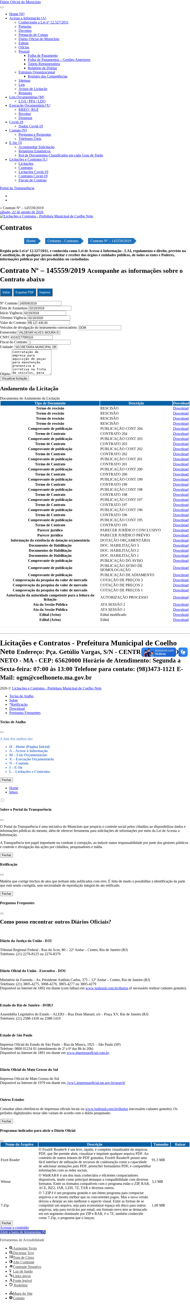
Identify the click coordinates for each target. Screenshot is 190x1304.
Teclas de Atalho (21, 696)
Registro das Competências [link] (47, 76)
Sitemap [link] (24, 80)
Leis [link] (22, 85)
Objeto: (6, 374)
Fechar (6, 780)
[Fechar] (2, 732)
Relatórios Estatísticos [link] (35, 151)
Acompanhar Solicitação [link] (36, 147)
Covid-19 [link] (16, 122)
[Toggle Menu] (2, 7)
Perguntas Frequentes (25, 713)
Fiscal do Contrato (14, 342)
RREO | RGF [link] (29, 109)
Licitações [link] (26, 164)
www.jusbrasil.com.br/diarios (107, 988)
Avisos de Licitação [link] (33, 89)
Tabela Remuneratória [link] (44, 64)
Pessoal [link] (24, 51)
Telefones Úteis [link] (30, 139)
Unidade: (7, 347)
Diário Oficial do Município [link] (39, 39)
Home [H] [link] (16, 14)
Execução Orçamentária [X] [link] (29, 105)
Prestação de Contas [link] (33, 35)
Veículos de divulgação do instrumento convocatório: (38, 327)
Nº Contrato (9, 303)
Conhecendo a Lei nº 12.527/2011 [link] (44, 22)
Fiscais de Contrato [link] (33, 180)
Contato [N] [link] (18, 130)
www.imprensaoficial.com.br (87, 1053)
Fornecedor (9, 332)
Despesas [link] (25, 118)
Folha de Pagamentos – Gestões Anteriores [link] (59, 60)
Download (17, 709)
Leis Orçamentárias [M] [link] (26, 97)
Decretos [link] (25, 31)
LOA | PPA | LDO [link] (32, 101)
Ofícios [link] (24, 47)
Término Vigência (13, 318)
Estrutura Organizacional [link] (37, 72)
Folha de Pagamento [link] (43, 55)
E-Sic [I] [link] (15, 143)
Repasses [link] (25, 93)
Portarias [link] (25, 26)
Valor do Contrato (13, 323)
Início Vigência (11, 313)
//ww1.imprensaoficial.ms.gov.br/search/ (95, 1083)
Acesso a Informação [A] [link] (27, 18)
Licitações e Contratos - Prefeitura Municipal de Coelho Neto (56, 688)
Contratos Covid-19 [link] (33, 176)
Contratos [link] (26, 168)
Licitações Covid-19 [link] (33, 172)
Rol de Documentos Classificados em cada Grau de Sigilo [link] (61, 155)
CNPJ (5, 337)
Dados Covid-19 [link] (31, 126)
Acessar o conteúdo (14, 1227)
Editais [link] (23, 43)
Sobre (13, 700)
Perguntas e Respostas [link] (35, 134)
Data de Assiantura (14, 308)
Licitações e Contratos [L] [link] (28, 159)
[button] (23, 1232)
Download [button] (181, 408)
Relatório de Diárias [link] (42, 68)
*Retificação (18, 704)
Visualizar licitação (14, 378)
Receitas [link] (25, 114)
